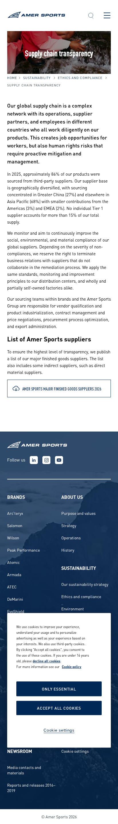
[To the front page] (42, 15)
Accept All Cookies (59, 708)
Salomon (14, 525)
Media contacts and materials (24, 770)
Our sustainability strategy (84, 584)
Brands (16, 496)
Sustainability (37, 77)
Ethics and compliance (80, 77)
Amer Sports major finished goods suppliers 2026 (61, 388)
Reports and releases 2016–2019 (31, 787)
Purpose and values (78, 513)
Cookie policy (71, 666)
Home (12, 77)
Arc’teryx (15, 513)
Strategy (68, 525)
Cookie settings (75, 751)
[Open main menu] (107, 15)
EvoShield (15, 611)
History (67, 549)
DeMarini (15, 599)
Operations (71, 537)
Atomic (13, 562)
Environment (72, 608)
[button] (91, 16)
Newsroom (19, 750)
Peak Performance (23, 549)
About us (72, 496)
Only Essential (59, 689)
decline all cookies (46, 661)
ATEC (12, 586)
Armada (14, 574)
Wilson (13, 537)
